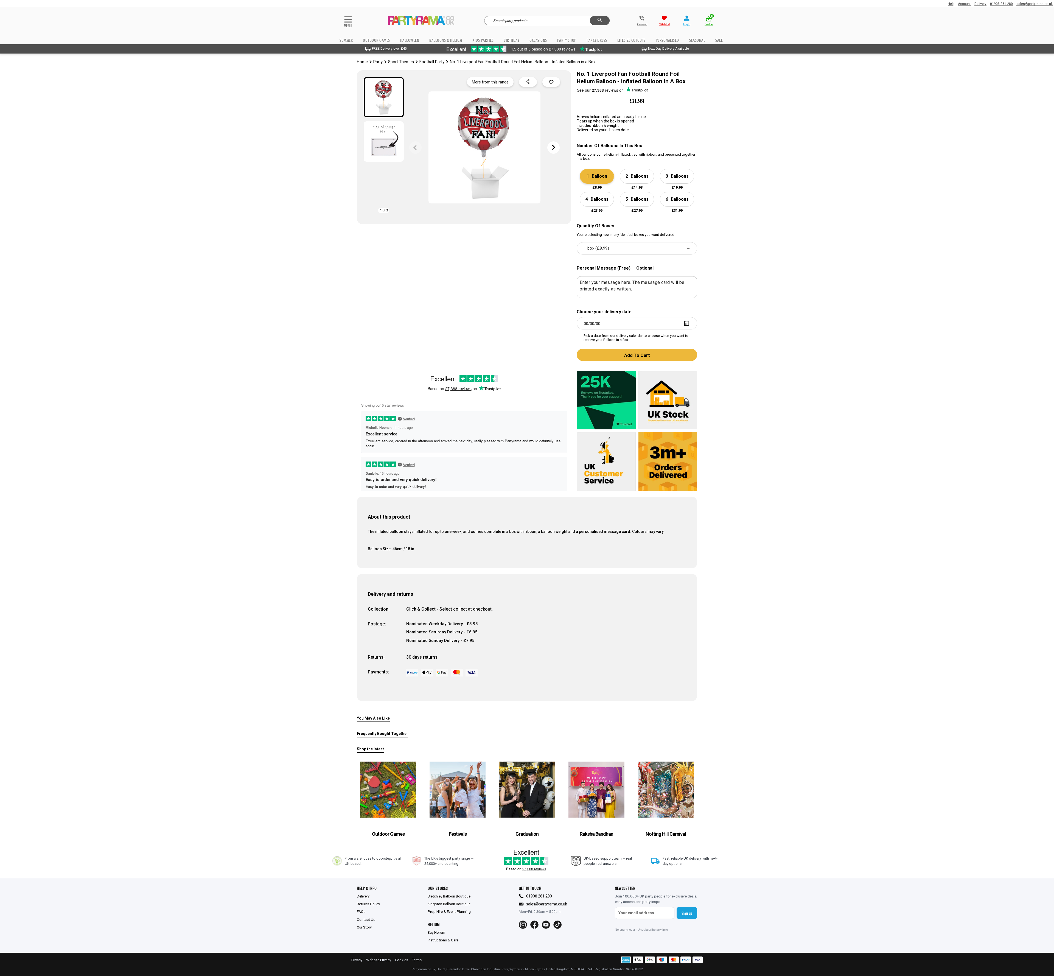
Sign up (687, 913)
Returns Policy (368, 904)
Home (362, 61)
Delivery (980, 4)
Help (951, 4)
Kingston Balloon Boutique (449, 904)
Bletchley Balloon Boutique (449, 896)
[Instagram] (523, 925)
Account (964, 4)
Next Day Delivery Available (668, 49)
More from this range (490, 82)
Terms (417, 960)
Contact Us (366, 919)
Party (378, 61)
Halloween (409, 40)
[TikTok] (557, 925)
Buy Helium (436, 932)
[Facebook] (534, 925)
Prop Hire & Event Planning (449, 911)
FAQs (361, 911)
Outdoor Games (376, 40)
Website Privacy (378, 960)
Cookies (401, 960)
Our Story (364, 927)
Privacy (356, 960)
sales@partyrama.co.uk (1034, 4)
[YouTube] (546, 925)
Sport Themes (401, 61)
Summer (346, 40)
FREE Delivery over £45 (389, 49)
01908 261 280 (1001, 4)
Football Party (431, 61)
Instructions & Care (443, 940)
